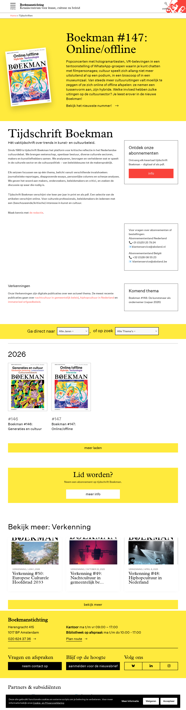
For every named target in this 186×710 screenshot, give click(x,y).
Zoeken (166, 8)
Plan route (74, 639)
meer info (93, 494)
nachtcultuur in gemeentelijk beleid (57, 297)
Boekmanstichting (32, 5)
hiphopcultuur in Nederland (97, 297)
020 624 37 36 (19, 639)
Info (151, 173)
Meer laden (93, 448)
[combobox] (73, 331)
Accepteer (169, 701)
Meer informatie (130, 701)
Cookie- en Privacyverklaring (48, 703)
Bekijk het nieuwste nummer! (89, 106)
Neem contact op (35, 666)
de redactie (36, 212)
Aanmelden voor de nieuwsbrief (93, 666)
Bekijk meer (93, 604)
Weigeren (151, 701)
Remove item (72, 331)
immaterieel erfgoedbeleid (24, 301)
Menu (13, 8)
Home (13, 15)
